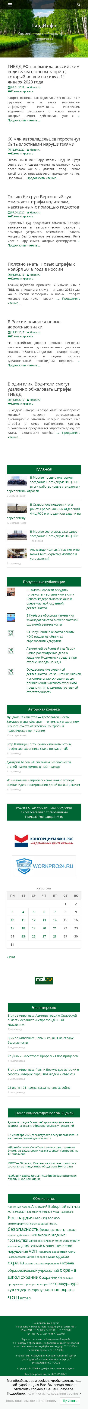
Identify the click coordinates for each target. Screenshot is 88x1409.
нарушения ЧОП (22, 1251)
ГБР (69, 1206)
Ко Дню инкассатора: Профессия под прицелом (43, 1056)
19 (33, 928)
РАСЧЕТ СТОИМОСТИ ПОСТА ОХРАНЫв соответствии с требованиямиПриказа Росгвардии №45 (44, 812)
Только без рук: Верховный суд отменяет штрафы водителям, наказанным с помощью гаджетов (43, 202)
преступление (16, 1284)
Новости (35, 87)
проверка (30, 1284)
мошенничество (57, 1245)
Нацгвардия (66, 1211)
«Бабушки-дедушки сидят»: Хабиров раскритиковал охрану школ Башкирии (42, 1177)
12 (33, 920)
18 (23, 928)
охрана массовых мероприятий (43, 1263)
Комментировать (22, 91)
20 (44, 928)
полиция (68, 1277)
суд (11, 1289)
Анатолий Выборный (48, 1206)
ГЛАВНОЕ (44, 469)
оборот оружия (46, 1256)
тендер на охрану (29, 1290)
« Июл (11, 957)
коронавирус (16, 1246)
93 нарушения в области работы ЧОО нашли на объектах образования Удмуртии (50, 636)
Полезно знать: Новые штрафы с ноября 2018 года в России (41, 266)
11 (23, 920)
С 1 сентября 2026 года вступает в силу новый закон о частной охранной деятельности (43, 1136)
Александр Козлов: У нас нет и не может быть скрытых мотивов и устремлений (55, 554)
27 (44, 936)
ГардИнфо (44, 25)
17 (12, 928)
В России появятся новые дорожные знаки (34, 324)
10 (12, 920)
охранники (52, 1277)
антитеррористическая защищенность (32, 1223)
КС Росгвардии (17, 1211)
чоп (13, 1297)
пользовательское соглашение (30, 1401)
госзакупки (18, 1240)
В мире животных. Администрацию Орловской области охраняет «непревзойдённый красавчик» (42, 1020)
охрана (16, 1262)
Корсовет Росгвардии (39, 1211)
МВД (56, 1212)
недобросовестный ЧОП (22, 1256)
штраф (25, 1298)
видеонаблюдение (51, 1235)
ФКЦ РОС (47, 1218)
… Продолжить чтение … (41, 178)
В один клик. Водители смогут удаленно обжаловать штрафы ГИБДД (39, 389)
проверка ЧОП (45, 1284)
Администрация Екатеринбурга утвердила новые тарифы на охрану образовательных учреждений (41, 1124)
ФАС (37, 1218)
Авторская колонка (44, 709)
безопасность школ (58, 1229)
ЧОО (57, 1218)
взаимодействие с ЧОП (22, 1235)
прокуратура (67, 1283)
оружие (62, 1256)
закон (33, 1241)
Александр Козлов (19, 1206)
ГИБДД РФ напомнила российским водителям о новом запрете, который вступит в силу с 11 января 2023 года (44, 74)
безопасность (23, 1229)
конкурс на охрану (67, 1241)
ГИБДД (76, 1206)
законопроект (46, 1240)
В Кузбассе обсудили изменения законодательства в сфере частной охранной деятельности (52, 619)
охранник (31, 1277)
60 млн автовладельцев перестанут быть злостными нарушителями (44, 141)
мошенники (33, 1246)
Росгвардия (21, 1217)
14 (55, 920)
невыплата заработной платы (56, 1251)
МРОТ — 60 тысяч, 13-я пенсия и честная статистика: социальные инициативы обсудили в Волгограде (42, 1165)
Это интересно (44, 1007)
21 (55, 928)
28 (55, 936)
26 (33, 936)
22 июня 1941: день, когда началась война (39, 1087)
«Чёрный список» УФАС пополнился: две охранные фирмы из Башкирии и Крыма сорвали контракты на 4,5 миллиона (43, 1150)
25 (23, 936)
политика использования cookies (52, 1393)
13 (44, 920)
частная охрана (59, 1289)
